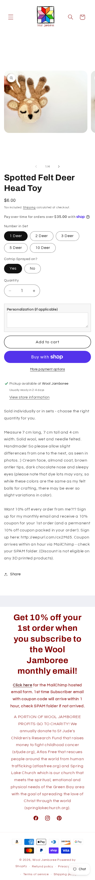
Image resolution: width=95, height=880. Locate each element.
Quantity (11, 280)
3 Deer (67, 236)
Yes (13, 268)
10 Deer (42, 248)
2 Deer (41, 236)
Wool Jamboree (44, 860)
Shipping (29, 207)
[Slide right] (59, 166)
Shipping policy (65, 874)
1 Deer (16, 236)
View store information (29, 397)
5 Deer (16, 248)
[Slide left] (36, 166)
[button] (10, 17)
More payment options (47, 369)
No (32, 268)
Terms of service (36, 874)
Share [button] (15, 574)
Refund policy (42, 866)
